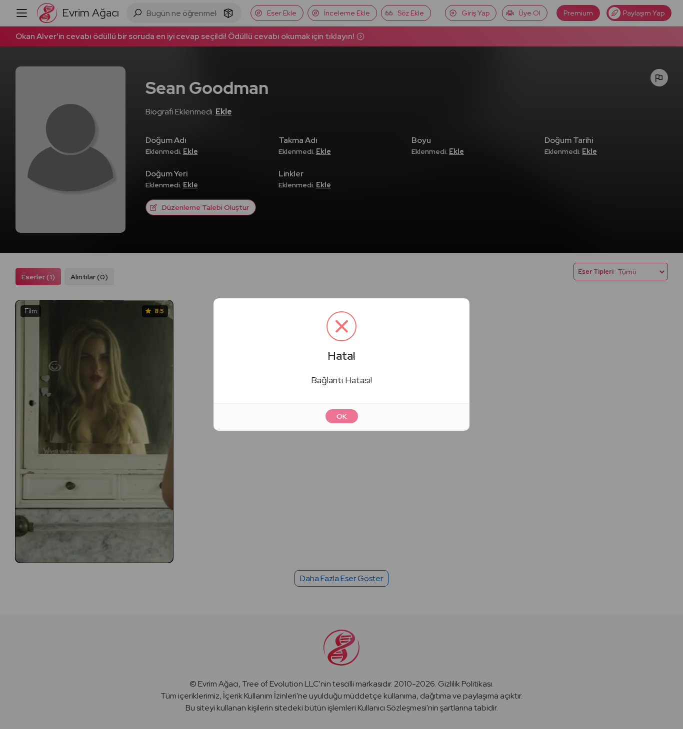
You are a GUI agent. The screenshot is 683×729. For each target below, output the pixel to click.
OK (341, 416)
